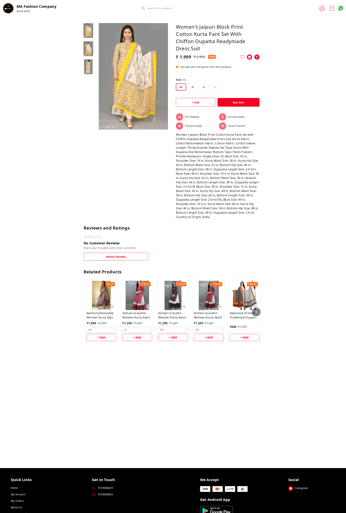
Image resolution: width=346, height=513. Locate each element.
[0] (332, 8)
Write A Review (115, 256)
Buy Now (238, 102)
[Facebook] (257, 57)
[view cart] (332, 8)
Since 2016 (23, 11)
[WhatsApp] (249, 57)
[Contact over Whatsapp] (340, 8)
